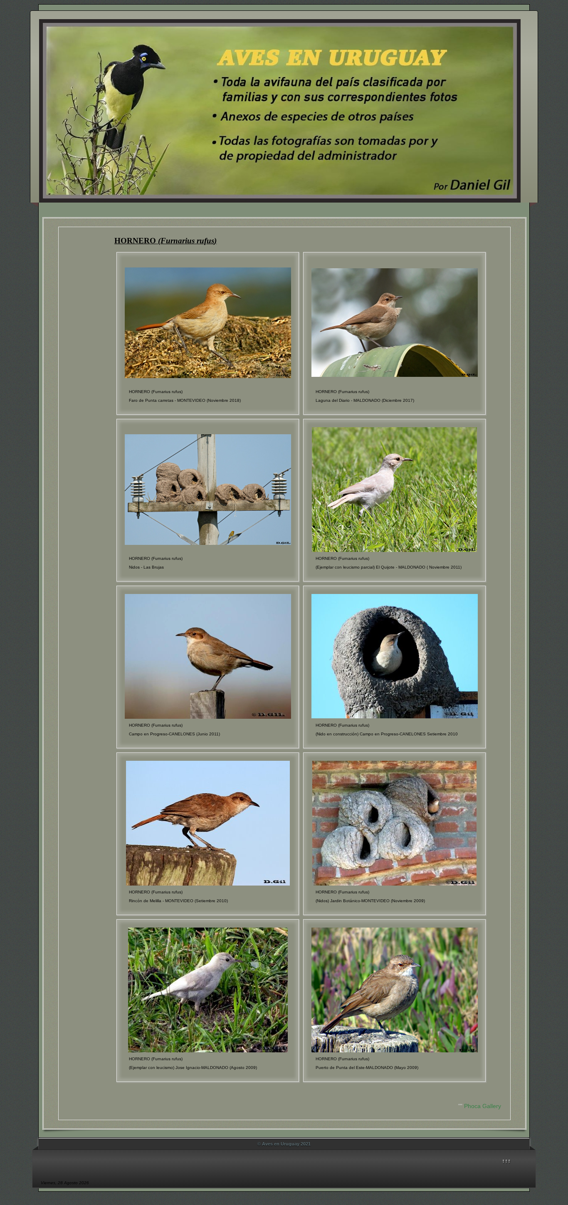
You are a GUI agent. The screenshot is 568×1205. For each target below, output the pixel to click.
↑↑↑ (506, 1161)
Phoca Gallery (482, 1106)
